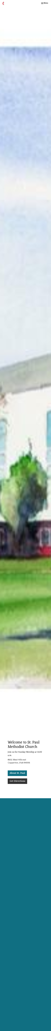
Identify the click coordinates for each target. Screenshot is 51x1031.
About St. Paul (17, 773)
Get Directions (17, 781)
